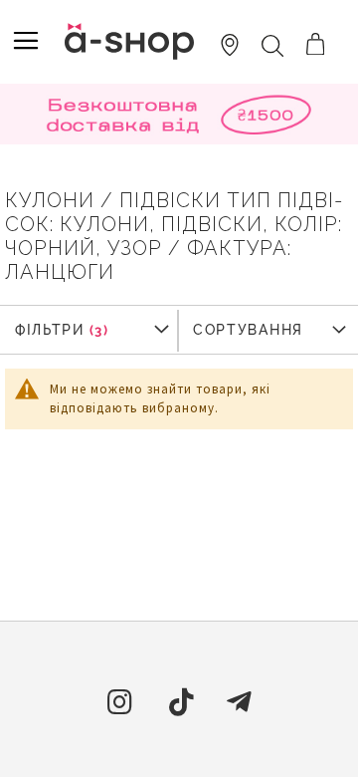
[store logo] (129, 41)
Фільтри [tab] (50, 330)
